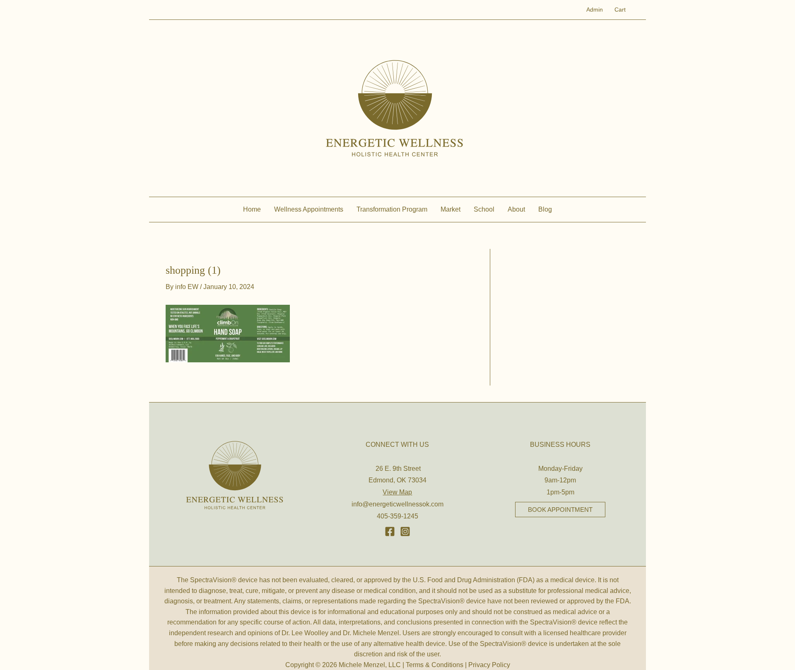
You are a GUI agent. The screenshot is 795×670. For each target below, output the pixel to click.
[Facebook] (390, 531)
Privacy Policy (489, 664)
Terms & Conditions (434, 664)
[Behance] (405, 531)
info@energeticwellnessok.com (397, 504)
